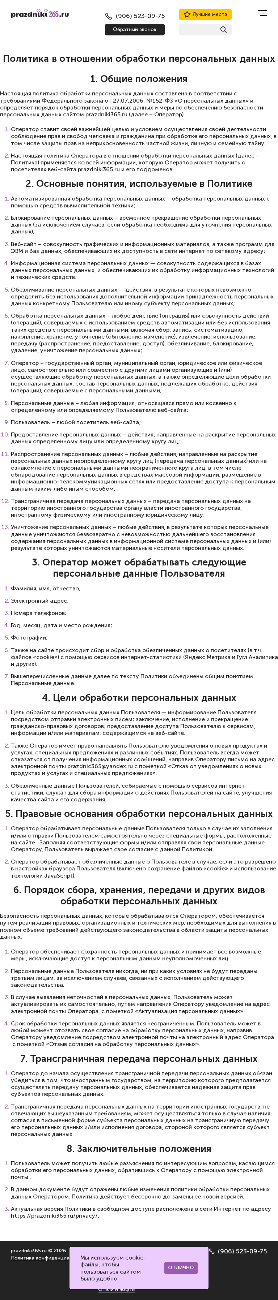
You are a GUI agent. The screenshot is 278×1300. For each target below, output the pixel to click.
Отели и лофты (116, 1289)
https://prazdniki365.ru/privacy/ (54, 1215)
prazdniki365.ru (106, 114)
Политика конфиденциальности (50, 1258)
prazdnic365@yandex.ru (100, 766)
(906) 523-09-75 (242, 1251)
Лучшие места (210, 14)
